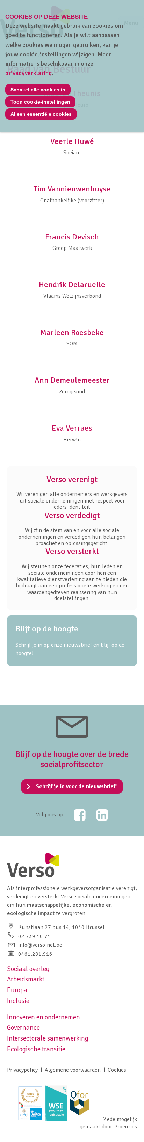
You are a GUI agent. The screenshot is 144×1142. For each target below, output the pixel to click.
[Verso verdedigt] (72, 529)
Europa (17, 990)
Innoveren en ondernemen (43, 1017)
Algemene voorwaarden (73, 1070)
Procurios (125, 1126)
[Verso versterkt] (72, 574)
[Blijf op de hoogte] (72, 640)
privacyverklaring (28, 73)
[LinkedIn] (97, 815)
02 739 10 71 (34, 936)
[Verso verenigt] (72, 492)
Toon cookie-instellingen (40, 102)
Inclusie (18, 1001)
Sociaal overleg (28, 969)
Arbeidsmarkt (25, 979)
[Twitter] (75, 815)
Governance (23, 1027)
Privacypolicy (22, 1070)
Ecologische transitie (36, 1049)
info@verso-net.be (40, 944)
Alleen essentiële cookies (41, 114)
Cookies (117, 1070)
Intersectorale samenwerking (47, 1038)
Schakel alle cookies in (37, 89)
